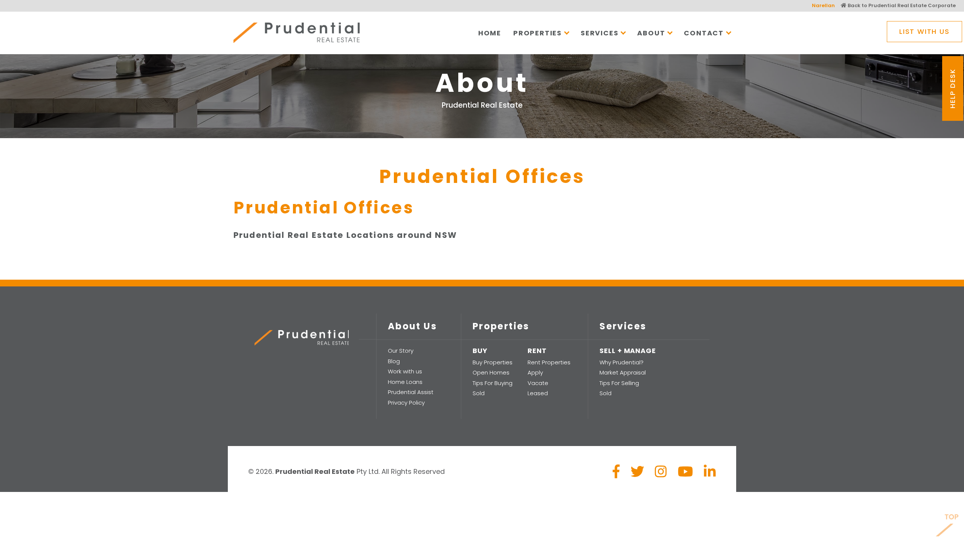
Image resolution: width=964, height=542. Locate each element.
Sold (479, 393)
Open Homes (491, 372)
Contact (704, 33)
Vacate (538, 383)
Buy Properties (493, 362)
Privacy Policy (406, 402)
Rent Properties (549, 362)
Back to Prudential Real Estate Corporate (901, 5)
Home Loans (405, 382)
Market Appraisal (622, 372)
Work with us (405, 371)
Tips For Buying (493, 383)
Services (599, 33)
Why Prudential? (621, 362)
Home (489, 33)
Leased (538, 393)
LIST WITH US (924, 31)
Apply (535, 372)
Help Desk (952, 88)
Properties (537, 33)
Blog (394, 361)
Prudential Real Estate (296, 33)
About (651, 33)
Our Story (400, 351)
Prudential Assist (410, 392)
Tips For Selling (619, 383)
